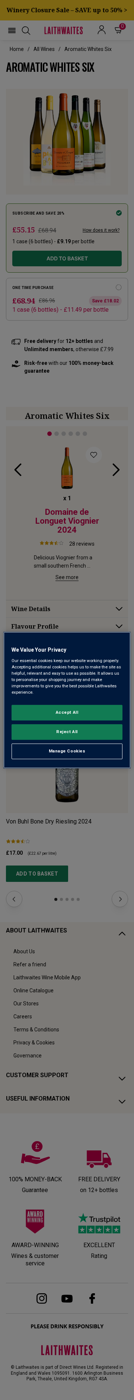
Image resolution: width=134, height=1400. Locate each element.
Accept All (67, 712)
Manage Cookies (67, 751)
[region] (67, 700)
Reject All (67, 731)
